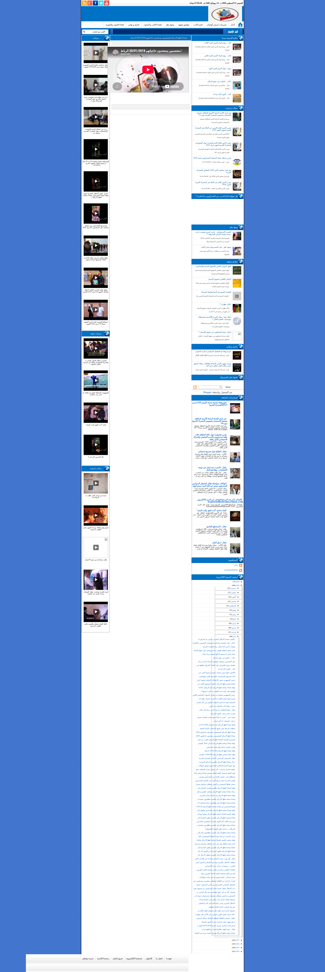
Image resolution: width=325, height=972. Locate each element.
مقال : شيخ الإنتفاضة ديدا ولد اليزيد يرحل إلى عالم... (216, 710)
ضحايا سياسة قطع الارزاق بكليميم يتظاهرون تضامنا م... (215, 799)
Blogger (207, 392)
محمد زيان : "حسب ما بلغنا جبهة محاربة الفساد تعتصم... (215, 717)
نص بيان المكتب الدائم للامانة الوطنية (222, 907)
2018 (237, 585)
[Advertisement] (145, 13)
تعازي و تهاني (133, 25)
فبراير (233, 632)
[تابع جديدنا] (84, 3)
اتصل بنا (159, 958)
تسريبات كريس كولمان (216, 25)
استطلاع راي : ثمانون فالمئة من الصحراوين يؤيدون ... (216, 777)
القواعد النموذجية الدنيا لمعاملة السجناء (216, 292)
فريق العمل (118, 958)
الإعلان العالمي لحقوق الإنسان (219, 279)
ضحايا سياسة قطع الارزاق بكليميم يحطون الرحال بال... (215, 855)
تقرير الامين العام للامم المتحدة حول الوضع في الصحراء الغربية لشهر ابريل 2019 (213, 144)
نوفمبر (233, 592)
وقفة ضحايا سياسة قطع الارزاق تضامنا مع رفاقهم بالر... (215, 810)
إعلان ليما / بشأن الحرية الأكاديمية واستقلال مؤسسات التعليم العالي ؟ (214, 318)
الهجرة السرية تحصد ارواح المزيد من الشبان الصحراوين (215, 780)
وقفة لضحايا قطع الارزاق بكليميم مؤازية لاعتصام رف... (215, 788)
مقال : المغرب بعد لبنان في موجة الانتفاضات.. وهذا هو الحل (212, 468)
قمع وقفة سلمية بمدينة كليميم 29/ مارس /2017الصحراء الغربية (209, 403)
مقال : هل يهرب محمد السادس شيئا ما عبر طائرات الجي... (214, 859)
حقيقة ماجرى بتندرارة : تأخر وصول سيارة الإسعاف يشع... (215, 769)
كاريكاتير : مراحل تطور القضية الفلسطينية (220, 829)
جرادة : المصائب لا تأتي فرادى (224, 721)
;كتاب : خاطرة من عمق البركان (219, 81)
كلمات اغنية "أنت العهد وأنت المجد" (211, 510)
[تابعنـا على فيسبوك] (95, 3)
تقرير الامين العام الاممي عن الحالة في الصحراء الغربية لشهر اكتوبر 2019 (213, 129)
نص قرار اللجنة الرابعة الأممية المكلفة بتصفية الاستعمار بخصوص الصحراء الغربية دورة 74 (214, 114)
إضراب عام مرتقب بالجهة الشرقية (223, 714)
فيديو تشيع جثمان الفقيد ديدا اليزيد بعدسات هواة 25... (216, 699)
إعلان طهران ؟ (225, 304)
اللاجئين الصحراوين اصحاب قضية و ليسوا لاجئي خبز (217, 673)
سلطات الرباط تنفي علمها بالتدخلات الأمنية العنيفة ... (216, 728)
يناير (234, 636)
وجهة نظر (170, 25)
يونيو (234, 614)
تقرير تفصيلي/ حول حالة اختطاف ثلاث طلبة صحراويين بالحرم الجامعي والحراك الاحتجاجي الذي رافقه (210, 437)
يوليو (234, 610)
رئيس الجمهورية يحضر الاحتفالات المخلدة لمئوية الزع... (215, 680)
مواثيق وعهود (183, 25)
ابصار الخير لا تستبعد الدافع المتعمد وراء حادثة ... (217, 654)
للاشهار (149, 958)
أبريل (234, 623)
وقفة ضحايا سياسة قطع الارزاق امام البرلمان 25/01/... (216, 687)
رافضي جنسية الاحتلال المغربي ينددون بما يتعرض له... (216, 639)
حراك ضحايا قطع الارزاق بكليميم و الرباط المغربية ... (216, 762)
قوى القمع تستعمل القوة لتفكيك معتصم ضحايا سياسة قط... (214, 773)
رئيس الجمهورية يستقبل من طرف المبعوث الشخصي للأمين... (213, 695)
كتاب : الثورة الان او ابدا (222, 94)
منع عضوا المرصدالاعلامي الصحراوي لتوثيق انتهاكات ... (215, 766)
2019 (237, 582)
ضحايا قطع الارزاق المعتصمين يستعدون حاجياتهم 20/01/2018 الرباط (159, 38)
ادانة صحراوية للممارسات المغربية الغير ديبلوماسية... (216, 676)
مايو (234, 619)
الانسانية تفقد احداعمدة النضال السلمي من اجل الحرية (215, 702)
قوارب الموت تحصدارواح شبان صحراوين (220, 747)
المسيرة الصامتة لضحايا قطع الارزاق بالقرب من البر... (216, 740)
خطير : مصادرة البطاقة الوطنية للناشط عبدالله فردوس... (215, 918)
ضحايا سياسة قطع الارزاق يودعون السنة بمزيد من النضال (215, 933)
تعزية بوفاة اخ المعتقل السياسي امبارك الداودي (213, 351)
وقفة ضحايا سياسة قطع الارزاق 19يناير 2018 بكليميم (216, 743)
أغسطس (232, 606)
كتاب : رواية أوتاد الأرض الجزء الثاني (217, 56)
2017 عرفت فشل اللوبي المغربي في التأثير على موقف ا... (214, 914)
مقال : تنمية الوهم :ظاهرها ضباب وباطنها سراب (218, 929)
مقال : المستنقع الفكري (216, 526)
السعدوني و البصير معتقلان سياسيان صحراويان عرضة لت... (214, 896)
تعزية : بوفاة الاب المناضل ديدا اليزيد (222, 706)
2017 (237, 940)
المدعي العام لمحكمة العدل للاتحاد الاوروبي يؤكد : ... (216, 873)
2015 (237, 947)
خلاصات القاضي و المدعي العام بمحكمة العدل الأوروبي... (215, 870)
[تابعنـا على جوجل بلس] (89, 3)
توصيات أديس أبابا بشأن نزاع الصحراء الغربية (219, 647)
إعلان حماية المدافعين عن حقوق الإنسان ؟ (215, 332)
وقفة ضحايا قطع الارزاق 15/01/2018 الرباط (220, 751)
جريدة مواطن (87, 958)
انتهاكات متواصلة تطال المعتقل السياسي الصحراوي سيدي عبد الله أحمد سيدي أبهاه (209, 484)
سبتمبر (233, 601)
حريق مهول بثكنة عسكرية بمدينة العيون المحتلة (218, 922)
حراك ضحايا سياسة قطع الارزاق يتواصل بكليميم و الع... (215, 792)
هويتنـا (168, 958)
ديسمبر (233, 588)
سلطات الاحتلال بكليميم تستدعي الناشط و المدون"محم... (214, 862)
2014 (237, 951)
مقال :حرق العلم (219, 542)
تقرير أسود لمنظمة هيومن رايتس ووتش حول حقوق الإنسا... (213, 650)
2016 (237, 944)
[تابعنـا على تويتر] (101, 3)
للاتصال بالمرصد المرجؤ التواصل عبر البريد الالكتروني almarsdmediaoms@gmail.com (220, 500)
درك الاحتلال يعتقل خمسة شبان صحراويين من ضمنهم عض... (213, 888)
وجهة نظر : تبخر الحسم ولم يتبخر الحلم (216, 247)
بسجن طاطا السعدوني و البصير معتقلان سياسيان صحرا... (214, 784)
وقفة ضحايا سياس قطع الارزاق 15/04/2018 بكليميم (217, 754)
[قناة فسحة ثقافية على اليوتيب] (106, 3)
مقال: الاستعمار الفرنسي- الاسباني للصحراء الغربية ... (216, 758)
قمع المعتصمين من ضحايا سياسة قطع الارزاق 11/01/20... (215, 806)
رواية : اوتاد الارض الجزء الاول (220, 68)
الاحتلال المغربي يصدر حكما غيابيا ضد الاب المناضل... (216, 903)
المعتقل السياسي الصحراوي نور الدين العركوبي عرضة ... (214, 885)
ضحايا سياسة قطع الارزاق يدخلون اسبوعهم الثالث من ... (215, 684)
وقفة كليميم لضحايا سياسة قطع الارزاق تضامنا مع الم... (215, 814)
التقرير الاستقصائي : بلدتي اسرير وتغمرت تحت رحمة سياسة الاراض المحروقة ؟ (213, 233)
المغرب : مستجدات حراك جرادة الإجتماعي (220, 866)
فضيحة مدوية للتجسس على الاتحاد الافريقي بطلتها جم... (215, 665)
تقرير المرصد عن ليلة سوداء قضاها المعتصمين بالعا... (216, 836)
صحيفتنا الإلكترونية (134, 958)
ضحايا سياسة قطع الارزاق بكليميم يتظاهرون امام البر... (215, 833)
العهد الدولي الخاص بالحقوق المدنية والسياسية (213, 266)
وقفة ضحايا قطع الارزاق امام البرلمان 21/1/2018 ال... (216, 725)
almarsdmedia (231, 570)
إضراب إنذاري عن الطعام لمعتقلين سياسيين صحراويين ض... (213, 881)
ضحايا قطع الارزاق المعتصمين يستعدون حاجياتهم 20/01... (214, 732)
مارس (233, 628)
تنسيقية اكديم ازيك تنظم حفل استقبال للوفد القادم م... (215, 911)
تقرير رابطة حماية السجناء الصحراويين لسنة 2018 (212, 158)
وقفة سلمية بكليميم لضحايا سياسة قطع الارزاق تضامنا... (215, 840)
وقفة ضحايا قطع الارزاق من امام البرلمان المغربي (217, 795)
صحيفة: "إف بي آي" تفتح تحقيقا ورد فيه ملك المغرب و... (215, 892)
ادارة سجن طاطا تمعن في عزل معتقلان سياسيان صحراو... (214, 844)
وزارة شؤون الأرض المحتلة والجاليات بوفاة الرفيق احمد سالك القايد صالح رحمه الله (212, 364)
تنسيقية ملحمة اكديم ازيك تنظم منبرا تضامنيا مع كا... (216, 899)
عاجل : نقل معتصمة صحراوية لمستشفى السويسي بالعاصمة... (213, 643)
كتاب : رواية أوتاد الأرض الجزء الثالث (217, 43)
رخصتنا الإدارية (103, 958)
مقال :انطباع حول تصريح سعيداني (212, 451)
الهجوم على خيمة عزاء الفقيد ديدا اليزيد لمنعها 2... (217, 691)
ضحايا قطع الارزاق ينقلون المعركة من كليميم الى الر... (215, 851)
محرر (236, 565)
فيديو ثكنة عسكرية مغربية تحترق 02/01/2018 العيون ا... (215, 926)
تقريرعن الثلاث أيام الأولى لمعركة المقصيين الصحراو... (215, 821)
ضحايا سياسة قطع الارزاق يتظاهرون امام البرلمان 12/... (215, 803)
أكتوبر (233, 597)
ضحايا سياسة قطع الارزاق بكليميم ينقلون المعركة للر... (215, 818)
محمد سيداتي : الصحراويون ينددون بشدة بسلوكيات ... (216, 877)
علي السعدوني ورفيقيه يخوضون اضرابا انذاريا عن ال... (216, 661)
